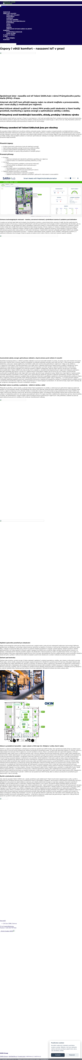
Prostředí (10, 16)
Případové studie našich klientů (19, 29)
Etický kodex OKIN (7, 931)
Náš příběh (10, 38)
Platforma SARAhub (14, 32)
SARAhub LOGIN (9, 2)
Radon (9, 27)
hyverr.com (21, 1056)
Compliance (44, 1059)
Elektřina (10, 23)
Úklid (8, 26)
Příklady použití (12, 15)
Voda (8, 24)
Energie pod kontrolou (15, 21)
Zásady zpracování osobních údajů (28, 1059)
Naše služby (11, 33)
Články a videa (9, 35)
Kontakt (6, 39)
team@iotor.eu (9, 926)
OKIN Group (4, 1056)
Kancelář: (3, 920)
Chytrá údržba (12, 19)
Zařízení (9, 18)
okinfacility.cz (13, 1056)
